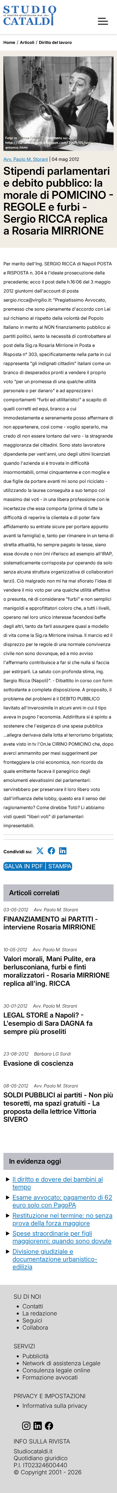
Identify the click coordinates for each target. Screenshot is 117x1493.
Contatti (32, 1306)
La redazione (39, 1313)
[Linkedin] (62, 850)
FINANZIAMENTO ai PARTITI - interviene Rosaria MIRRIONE (50, 923)
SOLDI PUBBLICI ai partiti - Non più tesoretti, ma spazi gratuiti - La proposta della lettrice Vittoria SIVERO (58, 1107)
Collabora (35, 1327)
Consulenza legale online (56, 1370)
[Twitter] (40, 850)
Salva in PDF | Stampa (37, 866)
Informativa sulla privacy (54, 1405)
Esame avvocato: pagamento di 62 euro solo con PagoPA (62, 1201)
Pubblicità (35, 1356)
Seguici (32, 1320)
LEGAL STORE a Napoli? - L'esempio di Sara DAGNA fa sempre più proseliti (48, 1023)
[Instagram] (26, 1426)
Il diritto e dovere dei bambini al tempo (57, 1183)
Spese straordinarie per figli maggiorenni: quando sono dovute (62, 1237)
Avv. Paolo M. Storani (25, 159)
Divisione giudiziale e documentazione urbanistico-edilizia (54, 1258)
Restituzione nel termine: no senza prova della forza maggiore (62, 1219)
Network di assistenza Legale (61, 1363)
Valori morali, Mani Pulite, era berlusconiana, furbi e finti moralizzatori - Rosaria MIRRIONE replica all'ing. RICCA (56, 971)
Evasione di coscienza (38, 1063)
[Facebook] (51, 850)
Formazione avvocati (50, 1377)
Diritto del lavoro (55, 42)
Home (9, 42)
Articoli (27, 42)
